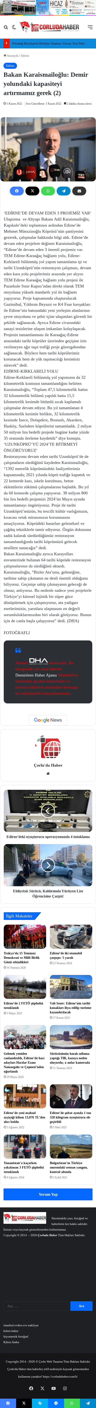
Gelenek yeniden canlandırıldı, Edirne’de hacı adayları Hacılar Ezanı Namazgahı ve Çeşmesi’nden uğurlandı (24, 1062)
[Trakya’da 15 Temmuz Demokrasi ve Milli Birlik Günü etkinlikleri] (25, 937)
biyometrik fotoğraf (15, 1336)
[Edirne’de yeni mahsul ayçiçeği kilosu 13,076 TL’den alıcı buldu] (25, 1096)
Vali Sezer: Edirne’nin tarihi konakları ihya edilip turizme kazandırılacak (70, 1008)
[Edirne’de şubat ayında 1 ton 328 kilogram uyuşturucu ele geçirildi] (71, 1096)
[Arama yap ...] (5, 29)
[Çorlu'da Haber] (49, 27)
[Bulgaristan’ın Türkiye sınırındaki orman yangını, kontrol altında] (71, 1147)
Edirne (25, 55)
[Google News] (48, 720)
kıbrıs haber (10, 1331)
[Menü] (90, 29)
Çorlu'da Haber (48, 765)
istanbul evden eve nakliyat (20, 1325)
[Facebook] (17, 191)
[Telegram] (64, 191)
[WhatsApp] (48, 191)
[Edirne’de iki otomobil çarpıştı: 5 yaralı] (71, 937)
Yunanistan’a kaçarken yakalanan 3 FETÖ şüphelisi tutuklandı (24, 1167)
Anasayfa (12, 55)
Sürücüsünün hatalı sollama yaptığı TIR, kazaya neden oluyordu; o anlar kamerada (70, 1058)
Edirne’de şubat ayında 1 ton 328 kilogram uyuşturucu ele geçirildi (70, 1117)
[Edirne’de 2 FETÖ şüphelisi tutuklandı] (25, 987)
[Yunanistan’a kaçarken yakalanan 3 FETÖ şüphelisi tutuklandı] (25, 1147)
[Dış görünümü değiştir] (14, 29)
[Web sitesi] (48, 773)
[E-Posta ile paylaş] (79, 191)
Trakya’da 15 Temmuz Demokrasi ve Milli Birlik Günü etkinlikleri (22, 958)
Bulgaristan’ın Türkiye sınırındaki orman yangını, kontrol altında (69, 1167)
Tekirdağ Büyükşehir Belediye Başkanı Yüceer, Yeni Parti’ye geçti (54, 43)
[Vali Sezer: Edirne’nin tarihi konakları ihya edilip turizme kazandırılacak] (71, 987)
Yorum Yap (48, 1194)
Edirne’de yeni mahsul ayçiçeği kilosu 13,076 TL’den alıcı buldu (24, 1117)
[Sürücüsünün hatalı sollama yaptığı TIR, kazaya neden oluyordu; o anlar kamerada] (71, 1037)
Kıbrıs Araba (11, 1342)
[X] (32, 191)
